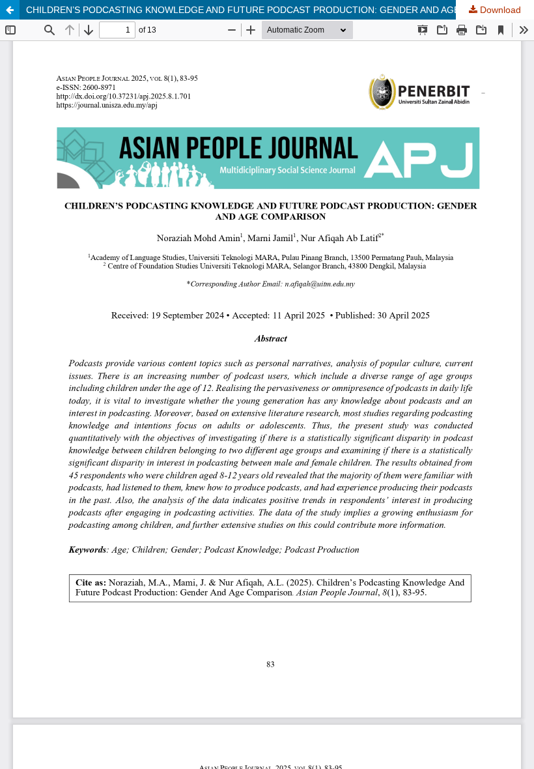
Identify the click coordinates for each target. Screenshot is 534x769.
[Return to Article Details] (10, 10)
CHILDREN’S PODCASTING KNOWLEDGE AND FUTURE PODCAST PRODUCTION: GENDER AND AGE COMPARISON (275, 10)
